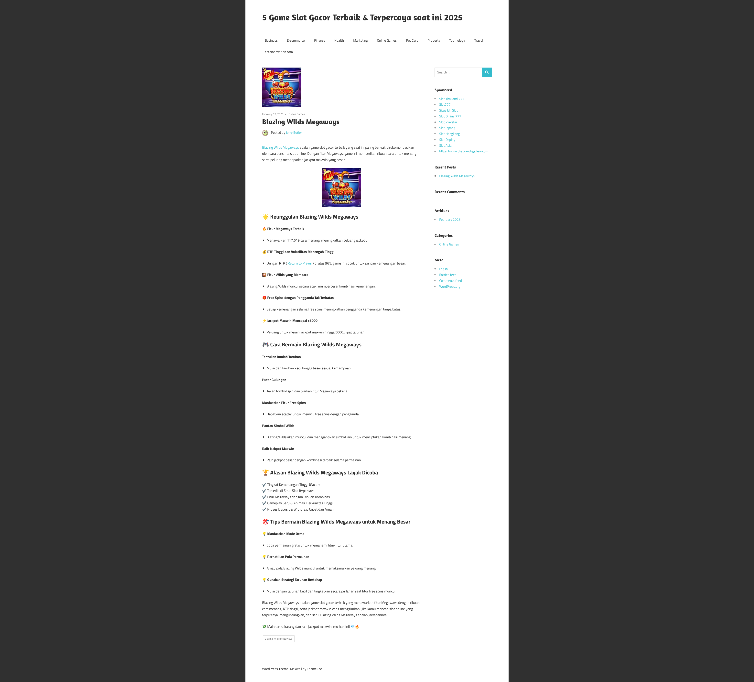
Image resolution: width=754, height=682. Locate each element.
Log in (443, 268)
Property (434, 40)
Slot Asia (445, 145)
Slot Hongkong (449, 133)
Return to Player (300, 263)
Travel (478, 40)
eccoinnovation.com (279, 51)
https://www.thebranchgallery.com (463, 151)
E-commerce (296, 40)
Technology (457, 40)
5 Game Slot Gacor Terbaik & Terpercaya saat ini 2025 (362, 17)
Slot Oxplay (447, 139)
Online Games (387, 40)
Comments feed (450, 280)
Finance (319, 40)
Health (339, 40)
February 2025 (450, 219)
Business (271, 40)
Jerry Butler (294, 132)
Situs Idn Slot (448, 110)
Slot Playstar (448, 122)
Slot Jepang (447, 127)
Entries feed (448, 274)
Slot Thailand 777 (451, 98)
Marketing (360, 40)
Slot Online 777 (450, 116)
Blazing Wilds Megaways (280, 147)
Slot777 (445, 104)
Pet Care (412, 40)
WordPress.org (449, 286)
